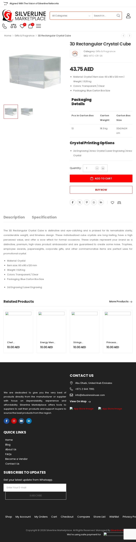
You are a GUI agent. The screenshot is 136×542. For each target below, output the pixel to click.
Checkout (67, 516)
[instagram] (14, 421)
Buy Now (101, 190)
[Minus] (97, 168)
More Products (119, 301)
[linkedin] (29, 421)
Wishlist (114, 516)
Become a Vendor (16, 459)
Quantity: (75, 168)
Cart (54, 516)
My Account (23, 516)
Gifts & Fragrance (25, 35)
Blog (7, 444)
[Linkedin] (101, 202)
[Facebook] (72, 202)
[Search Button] (118, 15)
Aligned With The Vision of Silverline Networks (34, 3)
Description (14, 217)
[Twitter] (80, 202)
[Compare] (13, 26)
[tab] (18, 217)
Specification (44, 217)
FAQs (8, 454)
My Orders (41, 516)
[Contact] (4, 26)
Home (7, 35)
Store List (100, 516)
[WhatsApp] (94, 202)
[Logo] (24, 16)
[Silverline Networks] (75, 53)
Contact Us (12, 463)
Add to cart (103, 178)
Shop (8, 516)
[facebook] (6, 421)
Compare (83, 516)
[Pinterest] (87, 202)
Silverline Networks (121, 530)
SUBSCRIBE (36, 495)
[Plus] (103, 168)
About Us (10, 449)
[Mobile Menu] (38, 26)
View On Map (78, 401)
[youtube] (21, 421)
